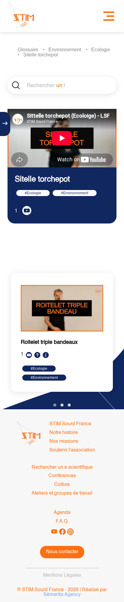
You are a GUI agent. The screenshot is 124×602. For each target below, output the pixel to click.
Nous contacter (62, 552)
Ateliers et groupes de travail (62, 493)
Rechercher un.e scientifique (62, 467)
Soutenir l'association (72, 450)
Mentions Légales (62, 575)
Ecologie (100, 49)
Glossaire (28, 49)
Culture (62, 484)
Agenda (62, 512)
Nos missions (63, 441)
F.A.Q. (62, 521)
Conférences (62, 476)
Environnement (64, 49)
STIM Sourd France (70, 424)
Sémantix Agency (62, 594)
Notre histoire (63, 432)
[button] (54, 405)
